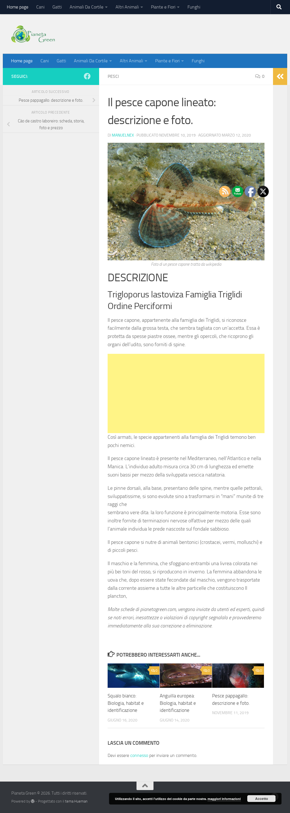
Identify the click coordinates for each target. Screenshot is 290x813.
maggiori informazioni (224, 799)
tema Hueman (76, 801)
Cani (40, 7)
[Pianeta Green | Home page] (33, 33)
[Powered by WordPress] (33, 801)
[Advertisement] (186, 393)
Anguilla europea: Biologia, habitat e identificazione (178, 703)
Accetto (261, 798)
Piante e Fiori (163, 7)
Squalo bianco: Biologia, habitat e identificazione (126, 703)
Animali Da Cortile (86, 7)
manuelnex (123, 135)
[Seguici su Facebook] (87, 76)
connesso (139, 755)
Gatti (57, 7)
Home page (17, 7)
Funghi (193, 7)
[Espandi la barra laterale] (280, 76)
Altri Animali (127, 7)
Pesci (113, 76)
